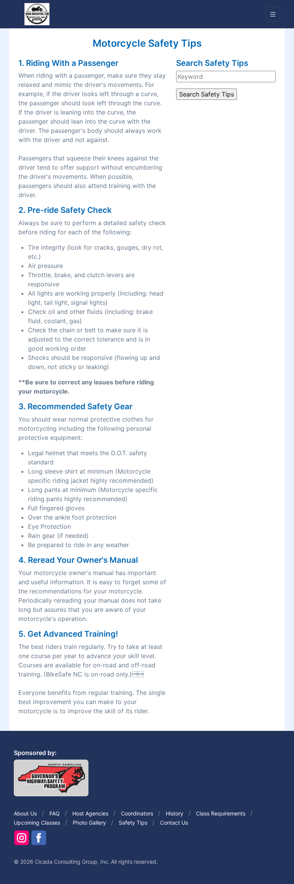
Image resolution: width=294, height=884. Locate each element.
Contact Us (174, 822)
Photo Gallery (89, 822)
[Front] (37, 13)
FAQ (54, 813)
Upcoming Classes (37, 822)
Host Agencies (90, 813)
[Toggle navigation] (273, 14)
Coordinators (137, 813)
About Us (25, 813)
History (174, 813)
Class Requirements (220, 813)
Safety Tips (133, 822)
